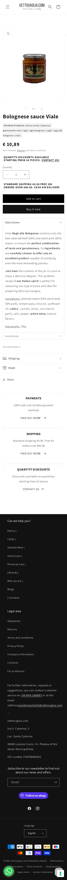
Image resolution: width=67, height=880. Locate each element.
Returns (12, 629)
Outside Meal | (15, 547)
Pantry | (12, 530)
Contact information (43, 872)
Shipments (13, 621)
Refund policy (57, 860)
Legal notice (23, 872)
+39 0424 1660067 (31, 695)
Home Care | (14, 556)
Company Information (20, 654)
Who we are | (15, 581)
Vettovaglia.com (19, 860)
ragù (25, 130)
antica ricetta (32, 125)
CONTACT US (31, 489)
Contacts (12, 662)
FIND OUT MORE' (31, 418)
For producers (16, 671)
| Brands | (13, 572)
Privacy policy (16, 866)
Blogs (10, 589)
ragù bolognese (37, 130)
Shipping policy (53, 866)
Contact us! (51, 160)
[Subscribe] (55, 782)
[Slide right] (42, 109)
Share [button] (10, 379)
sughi (49, 130)
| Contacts (13, 597)
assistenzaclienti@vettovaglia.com (40, 705)
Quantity (7, 167)
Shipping (21, 150)
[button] (7, 7)
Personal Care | (16, 564)
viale (17, 135)
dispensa (45, 125)
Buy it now (33, 209)
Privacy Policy (15, 646)
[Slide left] (25, 109)
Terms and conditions (20, 637)
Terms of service (34, 866)
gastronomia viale (12, 130)
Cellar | (11, 539)
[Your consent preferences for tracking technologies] (60, 873)
